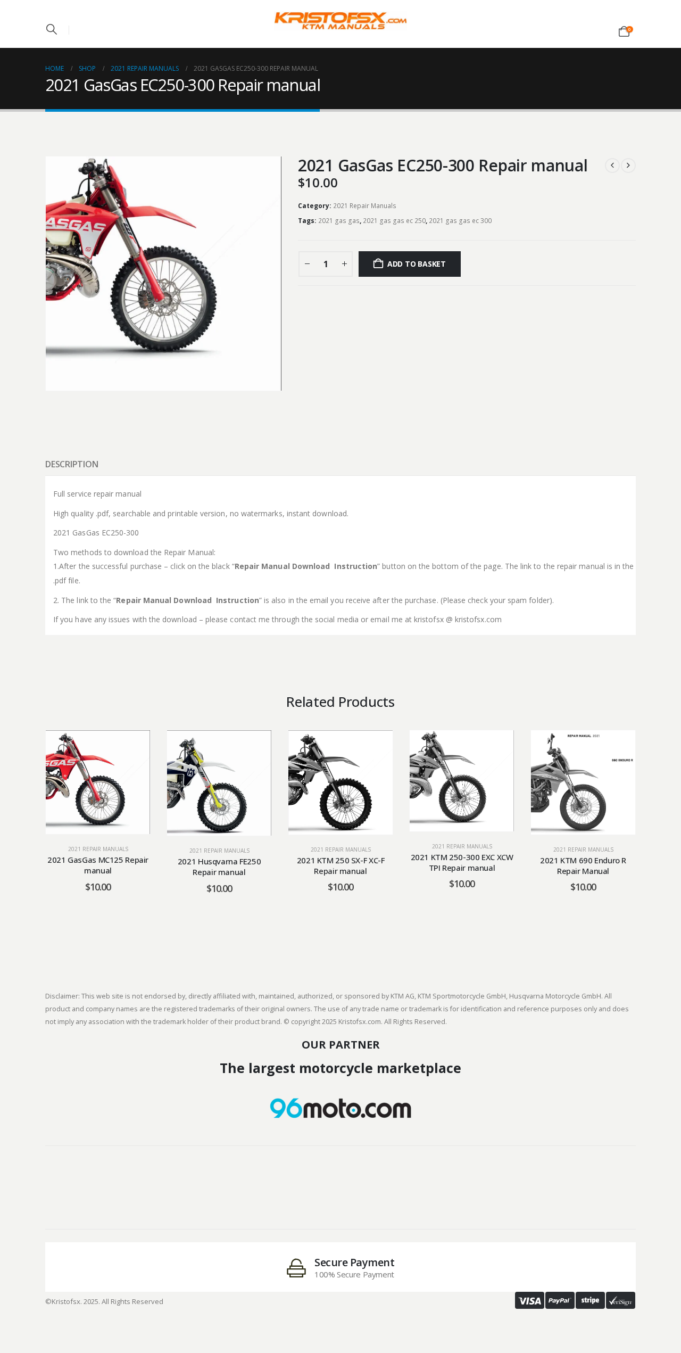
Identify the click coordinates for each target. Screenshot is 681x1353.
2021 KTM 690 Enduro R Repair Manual (583, 865)
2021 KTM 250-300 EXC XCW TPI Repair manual (462, 862)
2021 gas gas (339, 220)
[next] (628, 165)
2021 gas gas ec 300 (460, 220)
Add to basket (416, 264)
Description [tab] (71, 464)
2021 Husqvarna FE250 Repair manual (219, 866)
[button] (51, 29)
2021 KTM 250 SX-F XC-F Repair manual (341, 865)
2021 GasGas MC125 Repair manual (97, 865)
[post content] (98, 782)
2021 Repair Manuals (364, 205)
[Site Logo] (340, 20)
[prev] (612, 165)
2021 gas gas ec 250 (394, 220)
